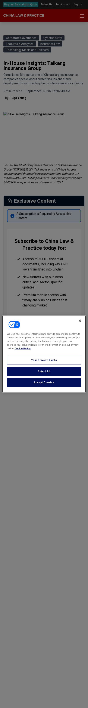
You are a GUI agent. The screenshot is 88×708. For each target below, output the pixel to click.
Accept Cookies (44, 382)
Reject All (44, 371)
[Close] (80, 320)
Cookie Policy (23, 348)
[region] (44, 353)
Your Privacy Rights (44, 360)
